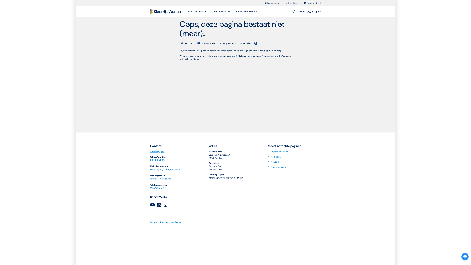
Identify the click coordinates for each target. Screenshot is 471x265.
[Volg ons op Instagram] (165, 205)
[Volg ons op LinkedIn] (159, 205)
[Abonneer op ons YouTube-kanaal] (152, 205)
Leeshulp (293, 3)
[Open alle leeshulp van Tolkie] (255, 43)
